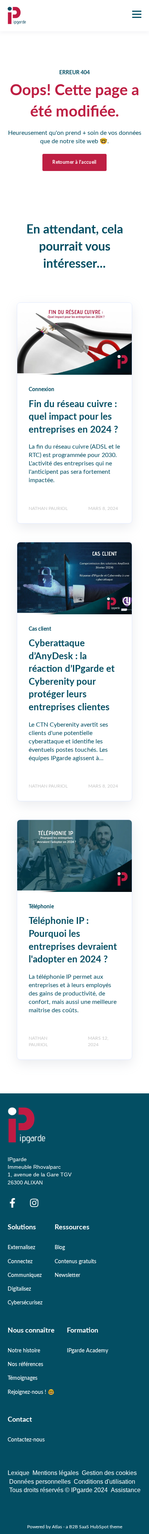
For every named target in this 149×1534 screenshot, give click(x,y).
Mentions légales (57, 1473)
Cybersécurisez (25, 1302)
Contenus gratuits (75, 1261)
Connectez (20, 1261)
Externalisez (21, 1247)
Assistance (126, 1490)
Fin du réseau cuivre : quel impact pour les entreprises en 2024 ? (73, 417)
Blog (60, 1247)
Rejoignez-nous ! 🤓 (31, 1392)
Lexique (20, 1473)
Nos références (25, 1364)
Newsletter (67, 1275)
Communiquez (25, 1275)
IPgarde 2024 (91, 1490)
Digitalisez (19, 1289)
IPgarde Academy (87, 1350)
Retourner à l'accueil (74, 162)
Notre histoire (24, 1350)
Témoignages (22, 1378)
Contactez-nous (26, 1440)
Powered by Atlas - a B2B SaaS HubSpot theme (74, 1526)
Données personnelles (41, 1481)
